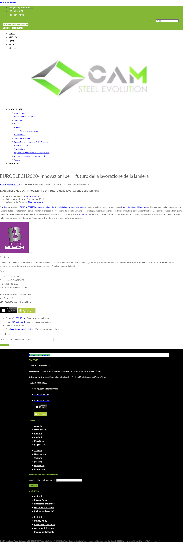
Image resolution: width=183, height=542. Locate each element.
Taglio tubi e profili (22, 138)
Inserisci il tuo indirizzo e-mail (13, 339)
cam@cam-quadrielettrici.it (23, 329)
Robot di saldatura (22, 145)
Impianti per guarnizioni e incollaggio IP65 (31, 153)
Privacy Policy (40, 500)
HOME (12, 33)
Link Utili (38, 496)
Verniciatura (19, 149)
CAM (2, 207)
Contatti (38, 433)
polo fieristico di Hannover (135, 207)
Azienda (38, 426)
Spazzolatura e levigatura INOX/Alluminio (31, 142)
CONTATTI (13, 48)
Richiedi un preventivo (44, 504)
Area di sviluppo (21, 113)
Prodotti (38, 437)
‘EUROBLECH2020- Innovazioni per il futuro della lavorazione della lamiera (53, 207)
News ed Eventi (35, 202)
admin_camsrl (32, 196)
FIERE (11, 44)
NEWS (11, 41)
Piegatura (18, 127)
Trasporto (18, 160)
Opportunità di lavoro (44, 507)
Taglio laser (19, 120)
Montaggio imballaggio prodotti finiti (29, 156)
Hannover (83, 214)
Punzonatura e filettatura (24, 116)
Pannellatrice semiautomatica (26, 124)
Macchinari (39, 441)
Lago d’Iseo (39, 445)
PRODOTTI (14, 163)
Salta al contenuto (8, 2)
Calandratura (19, 134)
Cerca (152, 20)
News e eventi (40, 430)
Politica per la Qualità (44, 511)
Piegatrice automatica (29, 131)
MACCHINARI (15, 109)
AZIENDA (13, 37)
